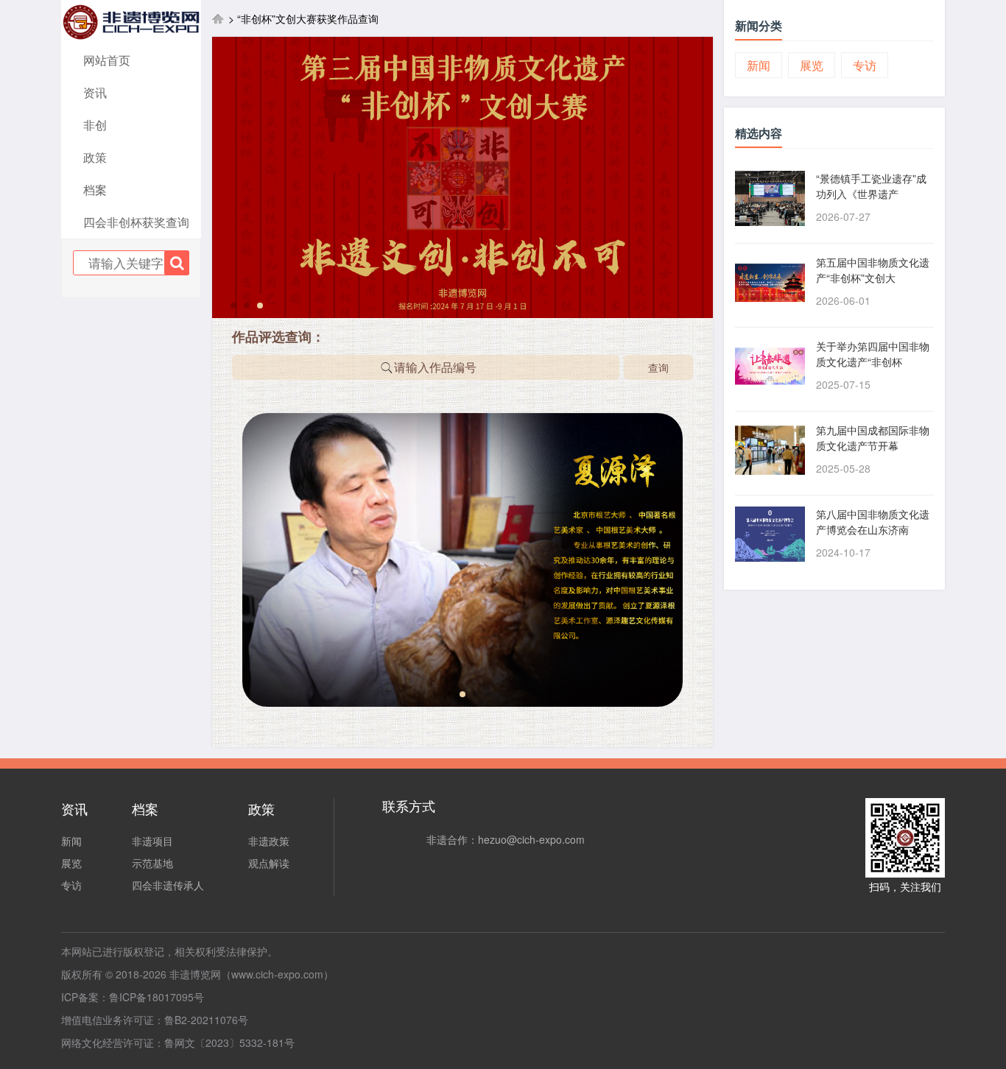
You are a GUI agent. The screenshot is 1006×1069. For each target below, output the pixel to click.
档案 (95, 189)
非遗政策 (268, 840)
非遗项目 (152, 840)
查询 (658, 367)
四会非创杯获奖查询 (136, 222)
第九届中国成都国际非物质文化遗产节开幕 (872, 438)
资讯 (95, 92)
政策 (95, 157)
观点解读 (268, 862)
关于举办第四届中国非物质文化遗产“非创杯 (872, 354)
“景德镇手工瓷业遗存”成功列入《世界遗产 (871, 186)
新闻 (758, 65)
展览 (811, 65)
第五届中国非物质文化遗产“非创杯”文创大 (872, 270)
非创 (95, 124)
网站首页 (106, 60)
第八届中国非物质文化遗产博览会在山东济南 (872, 522)
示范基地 (152, 862)
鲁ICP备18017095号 (156, 996)
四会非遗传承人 (168, 885)
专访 (864, 65)
